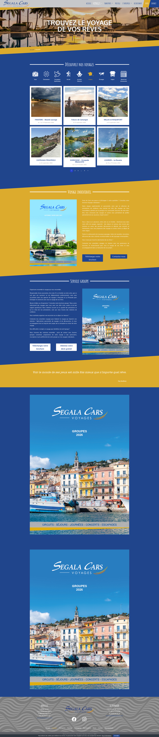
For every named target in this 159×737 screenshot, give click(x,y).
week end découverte (123, 80)
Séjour (112, 79)
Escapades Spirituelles (57, 80)
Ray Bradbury (122, 381)
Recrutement (138, 3)
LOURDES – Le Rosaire (113, 160)
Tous (35, 79)
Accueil (88, 3)
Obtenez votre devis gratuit (66, 347)
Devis (147, 3)
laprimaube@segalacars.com (114, 715)
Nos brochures (109, 728)
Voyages (96, 3)
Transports (107, 3)
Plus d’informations (106, 735)
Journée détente (79, 80)
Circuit (68, 79)
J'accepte (116, 735)
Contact (153, 3)
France (90, 79)
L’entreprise (126, 3)
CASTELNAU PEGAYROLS (45, 160)
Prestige (117, 3)
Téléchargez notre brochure (92, 258)
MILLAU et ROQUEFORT (113, 120)
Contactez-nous (118, 256)
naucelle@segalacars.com (44, 718)
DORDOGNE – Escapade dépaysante (79, 161)
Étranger (101, 79)
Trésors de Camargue (79, 120)
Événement (46, 79)
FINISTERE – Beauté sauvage (46, 120)
